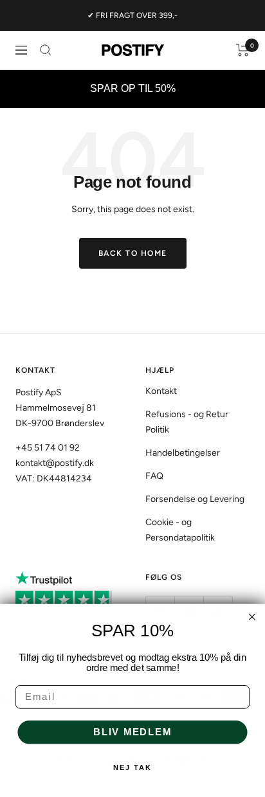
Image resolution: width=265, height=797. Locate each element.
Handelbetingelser (182, 452)
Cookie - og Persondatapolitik (180, 530)
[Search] (45, 50)
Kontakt (161, 391)
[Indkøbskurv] (243, 50)
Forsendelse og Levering (194, 499)
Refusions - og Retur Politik (186, 422)
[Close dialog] (252, 617)
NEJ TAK (132, 768)
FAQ (154, 475)
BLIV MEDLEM (132, 732)
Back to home (132, 253)
